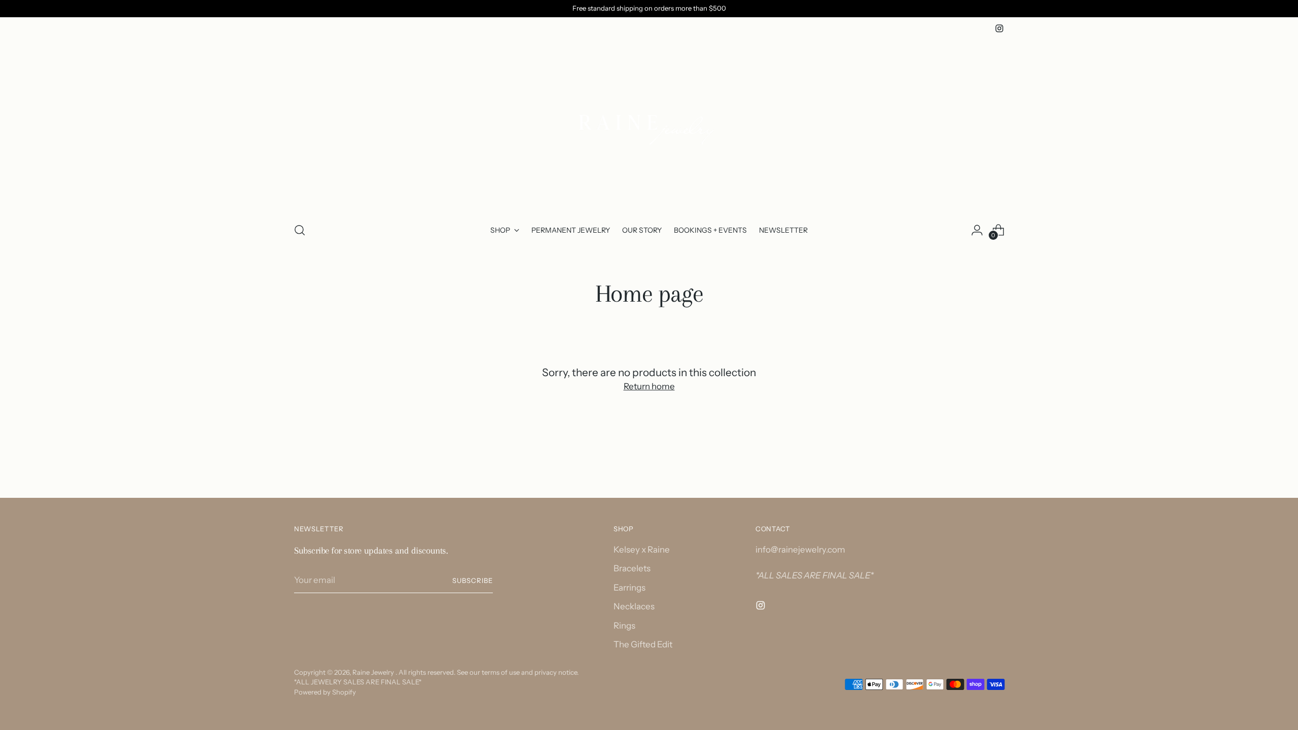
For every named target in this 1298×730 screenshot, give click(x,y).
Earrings (629, 587)
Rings (624, 625)
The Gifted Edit (643, 644)
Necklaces (634, 606)
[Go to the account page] (977, 230)
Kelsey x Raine (642, 549)
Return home (649, 386)
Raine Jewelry (373, 672)
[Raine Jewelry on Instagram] (999, 28)
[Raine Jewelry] (649, 124)
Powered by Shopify (325, 692)
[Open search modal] (300, 230)
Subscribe (472, 580)
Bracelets (632, 568)
